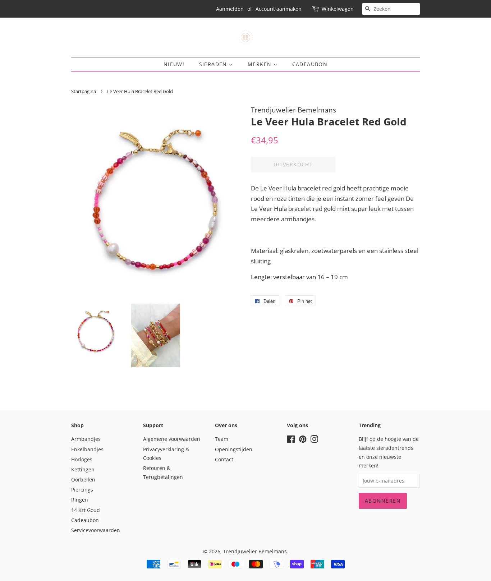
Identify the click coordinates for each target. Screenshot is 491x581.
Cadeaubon (310, 64)
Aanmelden (230, 8)
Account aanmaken (279, 8)
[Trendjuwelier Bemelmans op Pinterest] (303, 440)
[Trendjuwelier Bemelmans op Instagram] (314, 440)
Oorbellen (83, 479)
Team (221, 438)
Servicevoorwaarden (95, 530)
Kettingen (83, 469)
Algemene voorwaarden (171, 438)
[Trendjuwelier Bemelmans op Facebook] (291, 440)
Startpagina (83, 91)
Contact (224, 459)
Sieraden (214, 64)
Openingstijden (233, 449)
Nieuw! (174, 64)
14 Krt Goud (85, 510)
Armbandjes (86, 438)
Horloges (81, 459)
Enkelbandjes (87, 449)
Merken (261, 64)
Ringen (79, 499)
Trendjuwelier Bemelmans (255, 551)
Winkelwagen (338, 8)
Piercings (82, 489)
